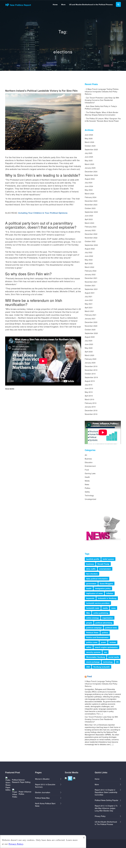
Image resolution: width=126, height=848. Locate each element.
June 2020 (89, 344)
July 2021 (88, 296)
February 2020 (90, 359)
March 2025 (89, 164)
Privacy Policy (100, 816)
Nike (88, 613)
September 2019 (91, 377)
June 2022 (89, 256)
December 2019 (91, 366)
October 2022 (90, 241)
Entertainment (90, 466)
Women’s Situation (42, 779)
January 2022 (90, 274)
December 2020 (91, 322)
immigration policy (103, 588)
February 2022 (90, 271)
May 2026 (89, 138)
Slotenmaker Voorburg (95, 657)
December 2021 (91, 278)
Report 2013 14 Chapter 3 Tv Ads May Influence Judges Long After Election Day (106, 808)
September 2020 (91, 333)
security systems (93, 652)
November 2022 (91, 237)
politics (105, 632)
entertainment (105, 569)
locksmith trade (92, 608)
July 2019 (88, 384)
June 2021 (89, 300)
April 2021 (89, 307)
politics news (91, 642)
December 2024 (91, 171)
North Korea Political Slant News (45, 804)
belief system (108, 559)
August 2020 (90, 337)
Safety (87, 492)
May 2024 (89, 190)
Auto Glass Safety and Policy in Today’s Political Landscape (101, 107)
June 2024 (89, 186)
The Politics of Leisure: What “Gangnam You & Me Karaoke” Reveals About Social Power (103, 119)
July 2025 (88, 153)
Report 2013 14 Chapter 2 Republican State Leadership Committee (106, 792)
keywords (90, 598)
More (63, 5)
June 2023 (89, 215)
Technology (89, 495)
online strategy (92, 618)
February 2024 (90, 197)
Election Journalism (42, 792)
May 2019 (89, 392)
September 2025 (91, 149)
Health (87, 477)
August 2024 (90, 179)
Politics (87, 488)
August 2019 (90, 381)
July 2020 (88, 340)
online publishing (100, 613)
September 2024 (91, 175)
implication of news (94, 593)
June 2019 (89, 388)
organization (107, 618)
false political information (97, 578)
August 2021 (90, 293)
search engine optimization (106, 647)
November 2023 (91, 204)
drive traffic (91, 569)
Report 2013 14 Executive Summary (45, 785)
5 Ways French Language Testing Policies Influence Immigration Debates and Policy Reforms (101, 91)
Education (89, 462)
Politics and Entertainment (97, 637)
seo (105, 652)
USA (88, 667)
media (105, 608)
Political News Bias (42, 798)
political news (111, 627)
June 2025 (89, 157)
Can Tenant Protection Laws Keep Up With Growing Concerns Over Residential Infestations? (102, 100)
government (91, 583)
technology (108, 662)
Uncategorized (90, 499)
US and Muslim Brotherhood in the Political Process (91, 5)
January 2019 (90, 407)
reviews (113, 642)
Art (86, 455)
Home (55, 5)
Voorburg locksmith (101, 667)
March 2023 (89, 223)
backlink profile (92, 559)
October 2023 (90, 208)
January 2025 (90, 168)
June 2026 (89, 135)
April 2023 (89, 219)
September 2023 (91, 212)
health (89, 588)
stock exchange (93, 662)
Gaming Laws (90, 473)
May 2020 (89, 348)
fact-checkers (92, 573)
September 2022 (91, 245)
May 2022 (89, 259)
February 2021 (90, 315)
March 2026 (89, 142)
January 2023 (90, 230)
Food (87, 469)
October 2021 (90, 285)
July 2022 (88, 252)
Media (87, 480)
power (103, 642)
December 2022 (91, 234)
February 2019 (90, 403)
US (117, 662)
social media (113, 657)
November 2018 (91, 414)
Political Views (92, 632)
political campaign (94, 627)
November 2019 (91, 370)
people (89, 622)
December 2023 (91, 201)
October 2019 (90, 373)
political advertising (103, 622)
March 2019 (89, 399)
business (90, 564)
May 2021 (89, 304)
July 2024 (88, 182)
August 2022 (90, 248)
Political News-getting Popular (106, 800)
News (87, 484)
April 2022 (89, 263)
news (113, 608)
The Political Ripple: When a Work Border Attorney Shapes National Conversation (101, 113)
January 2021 (90, 318)
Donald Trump (103, 564)
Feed (89, 676)
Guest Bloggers (106, 583)
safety (88, 647)
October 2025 (90, 146)
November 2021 (91, 282)
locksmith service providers (98, 603)
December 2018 (91, 410)
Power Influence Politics (25, 792)
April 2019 (89, 395)
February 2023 (90, 226)
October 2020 (90, 329)
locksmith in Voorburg (107, 598)
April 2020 (89, 351)
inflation (109, 593)
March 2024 (89, 193)
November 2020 (91, 326)
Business (88, 458)
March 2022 (89, 267)
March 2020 (89, 355)
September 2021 (91, 289)
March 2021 (89, 311)
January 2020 (90, 362)
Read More (9, 389)
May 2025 (89, 160)
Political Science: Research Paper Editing (21, 781)
